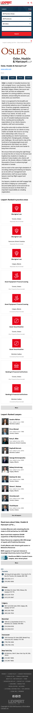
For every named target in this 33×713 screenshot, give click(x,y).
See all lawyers (16, 515)
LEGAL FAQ (14, 691)
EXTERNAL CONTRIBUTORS (12, 689)
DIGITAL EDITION (13, 686)
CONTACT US (20, 681)
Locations (28, 77)
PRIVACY (4, 674)
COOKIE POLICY (12, 674)
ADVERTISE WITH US (9, 681)
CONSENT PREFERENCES (24, 674)
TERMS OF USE (10, 676)
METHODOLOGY (17, 679)
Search (16, 34)
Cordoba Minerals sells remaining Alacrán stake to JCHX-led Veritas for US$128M (15, 530)
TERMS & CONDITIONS (22, 676)
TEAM (25, 679)
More (16, 408)
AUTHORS (21, 686)
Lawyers (12, 77)
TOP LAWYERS (26, 689)
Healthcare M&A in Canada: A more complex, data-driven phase (20, 557)
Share (2, 73)
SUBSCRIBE (13, 684)
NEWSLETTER (21, 684)
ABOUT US (9, 679)
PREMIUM (21, 691)
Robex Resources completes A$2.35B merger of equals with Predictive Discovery (16, 541)
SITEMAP (28, 681)
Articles (20, 77)
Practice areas (4, 77)
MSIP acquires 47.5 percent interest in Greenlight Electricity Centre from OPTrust (15, 552)
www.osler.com (6, 69)
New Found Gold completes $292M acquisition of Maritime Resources (12, 535)
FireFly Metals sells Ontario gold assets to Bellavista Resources (15, 546)
